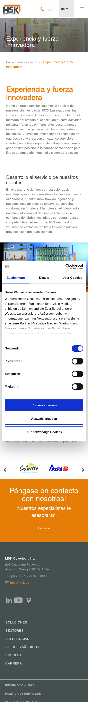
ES (63, 8)
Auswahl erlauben (44, 418)
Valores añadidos (28, 62)
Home (10, 62)
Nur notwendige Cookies (44, 432)
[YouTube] (18, 600)
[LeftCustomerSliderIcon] (5, 467)
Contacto (44, 528)
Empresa (13, 655)
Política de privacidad (23, 693)
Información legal (20, 685)
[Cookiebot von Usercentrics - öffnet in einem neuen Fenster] (65, 266)
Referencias (17, 639)
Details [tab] (44, 277)
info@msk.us (19, 583)
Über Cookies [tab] (72, 277)
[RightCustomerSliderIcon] (83, 467)
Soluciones (16, 622)
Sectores (14, 631)
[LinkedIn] (9, 600)
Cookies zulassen (44, 405)
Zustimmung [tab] (16, 277)
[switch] (77, 361)
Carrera (13, 663)
